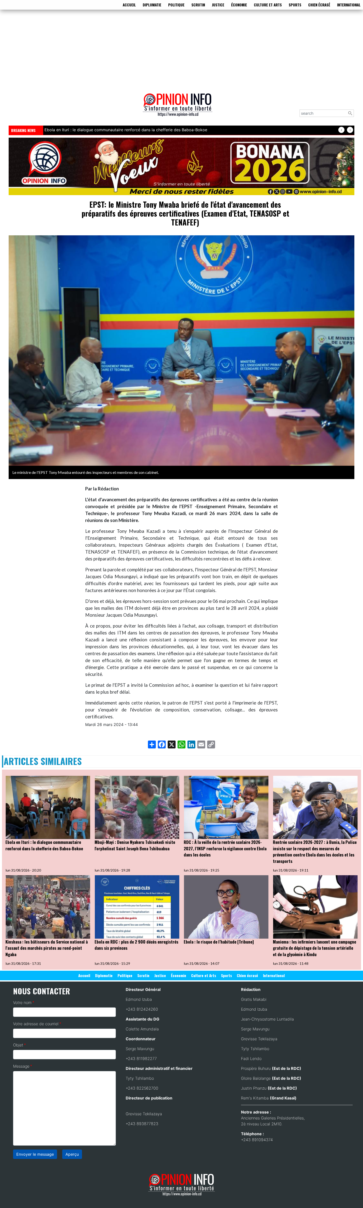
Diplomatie (152, 4)
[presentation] (341, 130)
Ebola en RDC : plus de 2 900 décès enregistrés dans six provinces (136, 945)
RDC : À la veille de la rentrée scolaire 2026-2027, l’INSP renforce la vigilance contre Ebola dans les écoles (225, 848)
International (349, 4)
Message (21, 1066)
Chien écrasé (319, 4)
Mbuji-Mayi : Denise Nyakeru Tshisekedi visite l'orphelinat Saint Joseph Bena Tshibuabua (135, 845)
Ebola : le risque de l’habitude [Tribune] (219, 942)
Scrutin (198, 4)
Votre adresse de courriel (36, 1023)
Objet (18, 1044)
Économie (239, 4)
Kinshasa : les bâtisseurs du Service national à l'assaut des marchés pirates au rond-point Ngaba (46, 948)
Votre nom (22, 1002)
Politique (176, 4)
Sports (295, 4)
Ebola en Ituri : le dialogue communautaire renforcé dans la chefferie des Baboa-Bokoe (44, 845)
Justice (218, 4)
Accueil (129, 4)
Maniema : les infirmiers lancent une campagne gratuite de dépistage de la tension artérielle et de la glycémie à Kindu (314, 948)
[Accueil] (179, 108)
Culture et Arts (268, 4)
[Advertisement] (181, 50)
